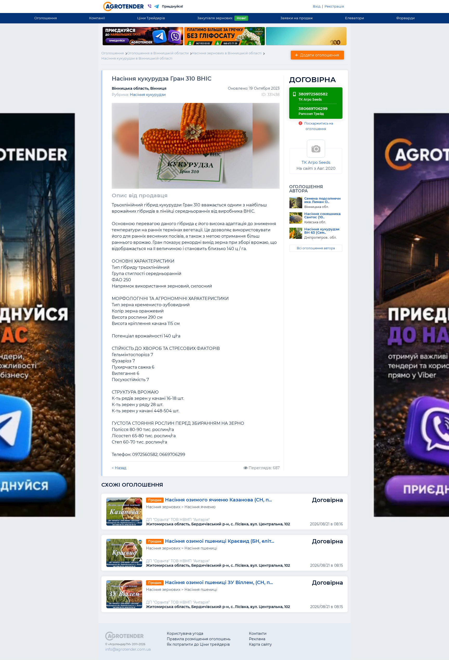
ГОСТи (296, 639)
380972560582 (313, 94)
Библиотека (301, 633)
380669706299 (313, 108)
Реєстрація (334, 6)
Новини (297, 644)
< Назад (119, 468)
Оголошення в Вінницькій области (158, 53)
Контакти (258, 633)
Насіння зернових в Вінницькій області (227, 53)
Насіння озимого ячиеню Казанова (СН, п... (218, 500)
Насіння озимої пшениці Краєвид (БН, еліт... (219, 541)
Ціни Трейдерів (151, 18)
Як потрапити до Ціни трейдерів (198, 644)
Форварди (405, 18)
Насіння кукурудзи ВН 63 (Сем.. (321, 230)
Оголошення (45, 18)
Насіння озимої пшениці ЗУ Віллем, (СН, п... (219, 582)
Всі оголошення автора (316, 248)
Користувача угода (185, 633)
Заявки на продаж (296, 18)
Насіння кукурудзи (148, 94)
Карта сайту (260, 644)
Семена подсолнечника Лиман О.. (322, 200)
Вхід (316, 6)
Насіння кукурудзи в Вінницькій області (137, 58)
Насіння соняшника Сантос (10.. (322, 215)
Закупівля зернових (221, 18)
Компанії (97, 18)
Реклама (257, 639)
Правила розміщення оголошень (198, 639)
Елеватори (354, 18)
